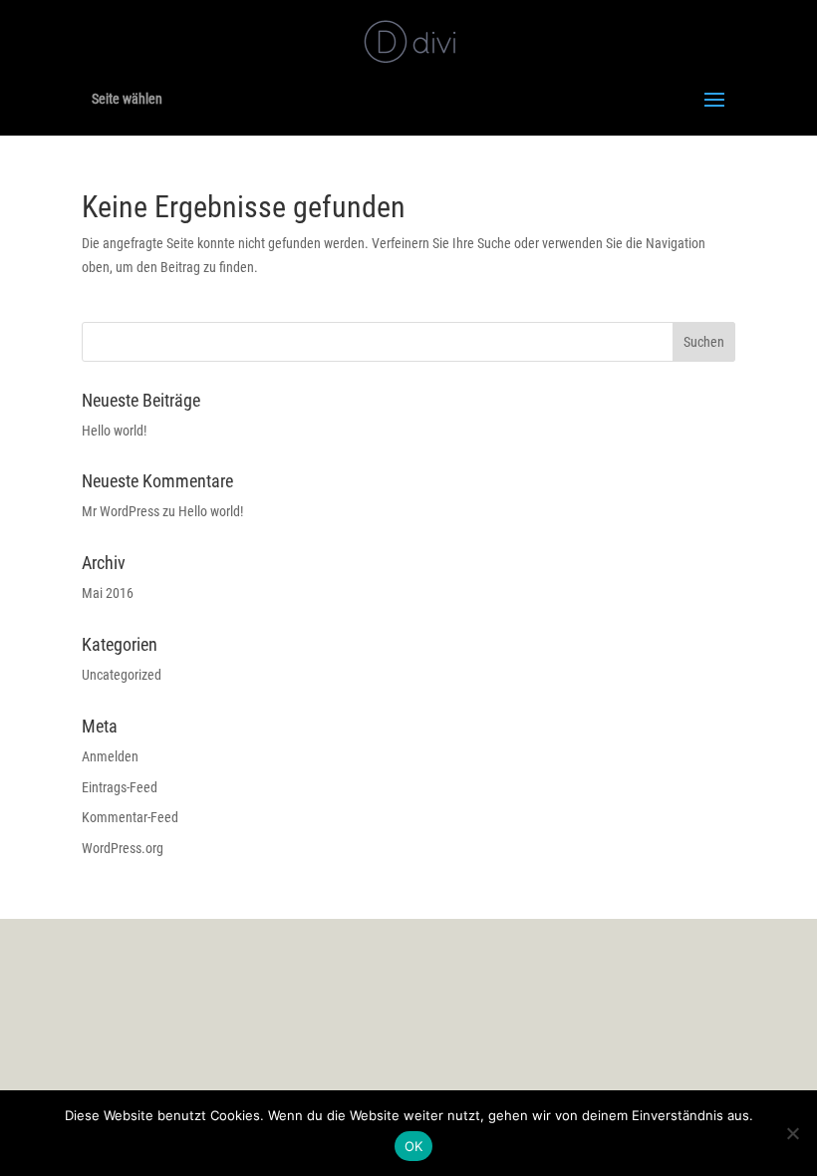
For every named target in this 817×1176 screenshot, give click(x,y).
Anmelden (110, 756)
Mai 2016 (108, 593)
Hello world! (114, 431)
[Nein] (792, 1133)
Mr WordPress (120, 511)
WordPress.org (122, 848)
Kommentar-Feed (130, 817)
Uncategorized (121, 675)
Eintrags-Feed (119, 787)
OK (414, 1146)
